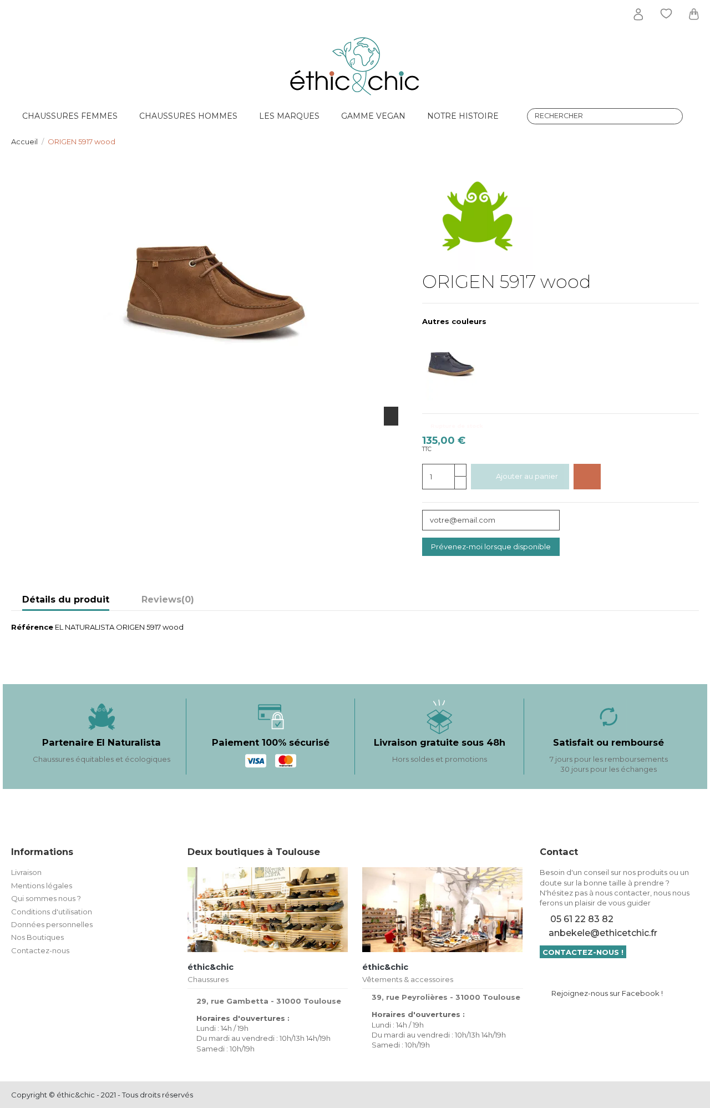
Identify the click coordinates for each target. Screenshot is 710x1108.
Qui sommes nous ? (46, 898)
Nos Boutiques (37, 937)
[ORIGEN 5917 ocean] (456, 365)
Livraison (26, 872)
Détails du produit (65, 600)
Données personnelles (52, 924)
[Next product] (694, 141)
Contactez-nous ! (582, 952)
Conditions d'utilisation (51, 911)
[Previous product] (684, 141)
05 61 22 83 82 (581, 919)
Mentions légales (41, 885)
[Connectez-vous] (638, 14)
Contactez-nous (40, 950)
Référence (32, 627)
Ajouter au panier (527, 476)
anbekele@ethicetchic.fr (603, 933)
